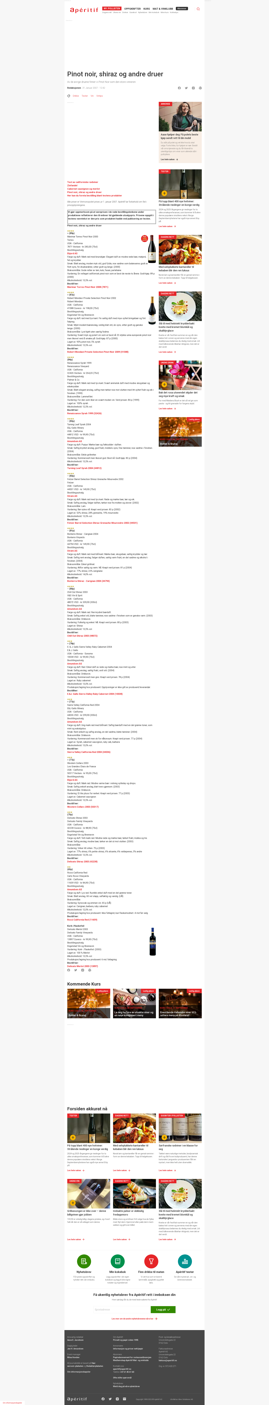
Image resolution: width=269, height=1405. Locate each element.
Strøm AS (72, 496)
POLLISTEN (113, 8)
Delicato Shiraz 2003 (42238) (82, 861)
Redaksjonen (74, 88)
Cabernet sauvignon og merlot (83, 189)
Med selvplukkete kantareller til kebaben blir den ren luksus (176, 268)
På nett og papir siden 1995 (125, 1340)
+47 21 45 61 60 (127, 1372)
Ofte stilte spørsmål (122, 1378)
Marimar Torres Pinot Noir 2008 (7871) (87, 287)
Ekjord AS (72, 253)
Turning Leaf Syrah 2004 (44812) (84, 468)
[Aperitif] (84, 10)
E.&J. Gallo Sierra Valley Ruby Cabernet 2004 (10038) (95, 694)
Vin (92, 96)
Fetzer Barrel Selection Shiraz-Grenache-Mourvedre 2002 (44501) (102, 523)
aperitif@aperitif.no (122, 1369)
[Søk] (198, 9)
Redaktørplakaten (94, 1366)
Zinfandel (72, 185)
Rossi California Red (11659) (82, 919)
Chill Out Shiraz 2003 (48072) (82, 635)
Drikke (76, 96)
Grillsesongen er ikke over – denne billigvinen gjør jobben (86, 1212)
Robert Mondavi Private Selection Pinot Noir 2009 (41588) (97, 352)
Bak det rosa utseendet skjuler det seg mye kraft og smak (178, 394)
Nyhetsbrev (142, 12)
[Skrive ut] (200, 88)
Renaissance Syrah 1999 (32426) (84, 413)
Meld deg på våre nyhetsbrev (126, 1386)
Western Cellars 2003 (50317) (83, 807)
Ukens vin (117, 12)
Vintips (99, 96)
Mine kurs (165, 12)
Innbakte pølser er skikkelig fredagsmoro (128, 1212)
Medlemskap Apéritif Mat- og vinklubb (131, 1360)
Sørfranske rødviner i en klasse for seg (178, 1147)
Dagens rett (107, 12)
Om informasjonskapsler (79, 1372)
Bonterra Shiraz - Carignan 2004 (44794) (88, 581)
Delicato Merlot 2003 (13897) (82, 966)
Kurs (146, 8)
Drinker (125, 12)
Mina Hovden (73, 1357)
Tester (85, 96)
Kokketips (174, 12)
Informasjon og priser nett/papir (128, 1349)
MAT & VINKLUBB (163, 8)
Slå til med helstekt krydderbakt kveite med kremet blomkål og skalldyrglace (176, 327)
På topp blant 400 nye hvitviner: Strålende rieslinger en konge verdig (179, 203)
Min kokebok (154, 12)
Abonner (181, 8)
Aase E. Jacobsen (75, 1340)
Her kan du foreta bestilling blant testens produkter (94, 195)
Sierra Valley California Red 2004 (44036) (88, 752)
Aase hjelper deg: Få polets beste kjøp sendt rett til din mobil (179, 136)
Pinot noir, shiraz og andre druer (84, 192)
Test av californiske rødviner (82, 182)
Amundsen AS (74, 441)
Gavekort (133, 12)
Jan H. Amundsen (75, 1349)
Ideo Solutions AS (185, 1399)
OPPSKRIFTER (132, 8)
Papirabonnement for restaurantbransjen (132, 1357)
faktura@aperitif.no (168, 1360)
